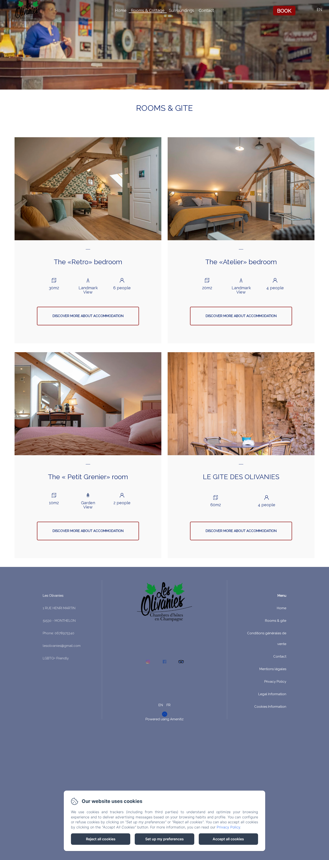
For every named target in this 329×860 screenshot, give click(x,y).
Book (284, 11)
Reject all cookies (100, 839)
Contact (206, 10)
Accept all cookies (228, 839)
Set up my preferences (164, 839)
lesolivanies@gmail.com (62, 646)
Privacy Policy (275, 682)
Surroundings (181, 10)
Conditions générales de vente (266, 638)
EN (160, 705)
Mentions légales (272, 669)
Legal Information (272, 694)
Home (120, 10)
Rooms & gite (275, 621)
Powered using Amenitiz (164, 719)
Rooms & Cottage (147, 10)
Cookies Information (270, 707)
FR (169, 705)
